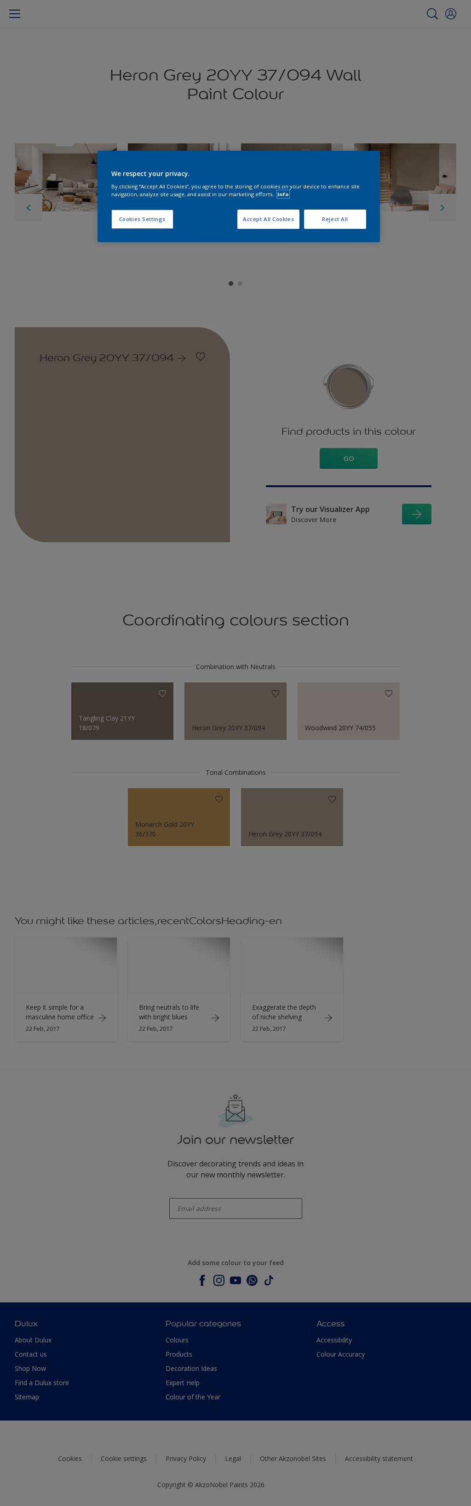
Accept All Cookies (268, 219)
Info (283, 194)
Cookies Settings (142, 219)
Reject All (335, 219)
